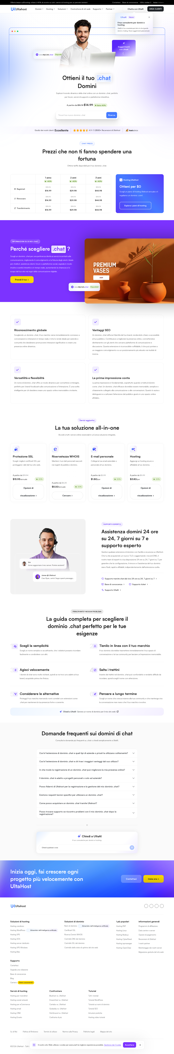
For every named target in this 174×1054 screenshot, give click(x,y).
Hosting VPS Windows (19, 947)
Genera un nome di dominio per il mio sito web (89, 711)
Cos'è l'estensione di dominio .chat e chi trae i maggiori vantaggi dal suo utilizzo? (78, 761)
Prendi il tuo (21, 279)
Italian (158, 2)
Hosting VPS (15, 934)
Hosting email (15, 1009)
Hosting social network (19, 1000)
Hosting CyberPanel (124, 939)
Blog (12, 978)
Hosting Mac (15, 952)
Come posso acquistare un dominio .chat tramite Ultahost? (68, 803)
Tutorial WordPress (95, 1000)
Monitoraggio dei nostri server (150, 948)
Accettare (129, 1045)
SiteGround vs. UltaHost (58, 1013)
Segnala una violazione (19, 970)
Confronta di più (55, 1017)
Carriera (13, 982)
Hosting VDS (15, 939)
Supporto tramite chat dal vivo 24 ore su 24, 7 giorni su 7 (130, 578)
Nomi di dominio (70, 926)
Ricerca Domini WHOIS (73, 934)
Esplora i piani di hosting (135, 205)
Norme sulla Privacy (70, 1032)
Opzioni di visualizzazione (27, 492)
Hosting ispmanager (124, 943)
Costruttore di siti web (80, 9)
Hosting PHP (121, 926)
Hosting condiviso (17, 926)
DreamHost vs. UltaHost (58, 1000)
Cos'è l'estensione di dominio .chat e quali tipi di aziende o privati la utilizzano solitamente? (83, 753)
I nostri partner (144, 943)
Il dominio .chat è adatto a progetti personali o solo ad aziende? (70, 778)
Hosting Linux (121, 930)
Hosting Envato (16, 1017)
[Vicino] (140, 1045)
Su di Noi (13, 1032)
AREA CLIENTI (155, 9)
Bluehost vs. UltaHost (57, 996)
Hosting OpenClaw (123, 948)
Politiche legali (89, 1032)
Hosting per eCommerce (20, 1004)
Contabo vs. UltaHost (57, 1004)
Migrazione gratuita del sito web (151, 952)
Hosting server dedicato (19, 943)
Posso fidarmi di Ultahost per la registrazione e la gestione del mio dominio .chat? (79, 786)
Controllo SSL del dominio (74, 943)
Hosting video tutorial (96, 1017)
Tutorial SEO (93, 1009)
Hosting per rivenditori (19, 996)
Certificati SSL (69, 930)
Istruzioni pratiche (95, 1013)
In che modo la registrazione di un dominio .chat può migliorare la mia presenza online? (82, 769)
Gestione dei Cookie (112, 1045)
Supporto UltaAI (112, 590)
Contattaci (116, 2)
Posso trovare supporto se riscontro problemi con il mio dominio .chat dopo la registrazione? (77, 812)
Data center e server (147, 930)
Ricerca (111, 115)
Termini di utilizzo (50, 1032)
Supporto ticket (139, 584)
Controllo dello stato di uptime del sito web (81, 947)
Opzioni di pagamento (147, 935)
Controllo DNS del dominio (74, 939)
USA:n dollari (145, 2)
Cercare (66, 495)
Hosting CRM (15, 1013)
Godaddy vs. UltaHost (57, 1009)
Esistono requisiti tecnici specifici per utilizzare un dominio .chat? (71, 795)
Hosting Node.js (122, 935)
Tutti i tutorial (93, 996)
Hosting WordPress (17, 930)
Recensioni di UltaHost (147, 939)
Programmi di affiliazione (148, 926)
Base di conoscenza (130, 2)
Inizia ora (153, 879)
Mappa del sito (106, 1032)
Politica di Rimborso (30, 1032)
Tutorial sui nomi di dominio (98, 1004)
